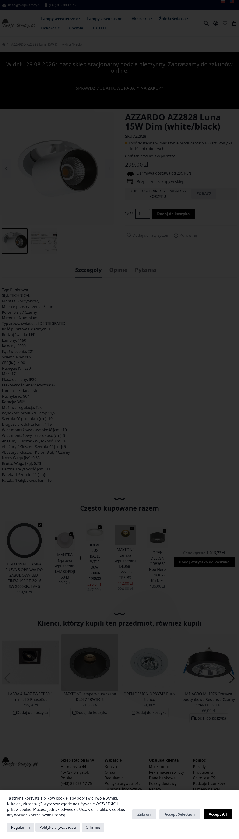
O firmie (93, 827)
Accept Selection (180, 814)
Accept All (218, 814)
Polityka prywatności (57, 827)
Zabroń (144, 814)
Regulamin (20, 827)
